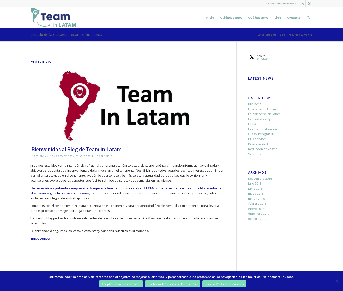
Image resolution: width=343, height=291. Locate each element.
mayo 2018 (255, 193)
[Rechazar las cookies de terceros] (337, 281)
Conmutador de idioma (281, 3)
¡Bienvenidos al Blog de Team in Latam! (76, 149)
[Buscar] (308, 17)
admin (108, 156)
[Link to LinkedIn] (302, 3)
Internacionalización (262, 129)
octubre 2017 (257, 219)
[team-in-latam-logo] (53, 17)
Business (254, 104)
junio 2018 (255, 188)
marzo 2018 (256, 198)
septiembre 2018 (260, 178)
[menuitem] (280, 3)
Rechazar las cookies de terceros (172, 284)
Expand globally (259, 119)
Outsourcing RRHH (261, 134)
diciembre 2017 (259, 213)
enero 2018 (256, 209)
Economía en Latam (262, 109)
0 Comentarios (63, 156)
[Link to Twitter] (309, 3)
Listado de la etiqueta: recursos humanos (66, 34)
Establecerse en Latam (264, 114)
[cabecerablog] (127, 105)
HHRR (252, 124)
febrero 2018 (257, 203)
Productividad (258, 144)
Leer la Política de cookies (224, 284)
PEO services (257, 139)
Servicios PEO (87, 156)
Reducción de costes (262, 149)
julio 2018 (254, 183)
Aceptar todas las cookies (121, 284)
